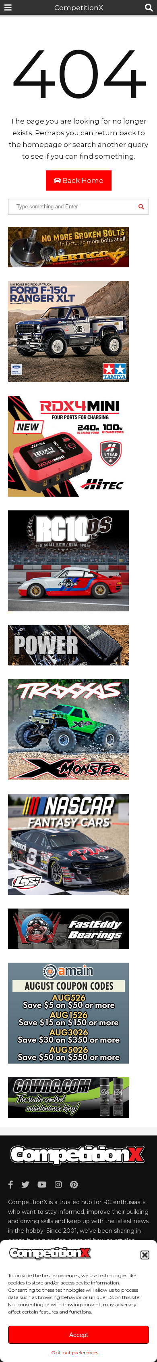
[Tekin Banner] (68, 663)
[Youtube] (42, 1185)
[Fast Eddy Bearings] (68, 946)
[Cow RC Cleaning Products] (68, 1115)
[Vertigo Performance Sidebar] (68, 265)
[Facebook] (10, 1185)
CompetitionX (78, 8)
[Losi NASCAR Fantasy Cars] (68, 892)
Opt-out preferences (74, 1352)
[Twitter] (25, 1185)
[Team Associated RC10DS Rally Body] (68, 609)
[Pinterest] (74, 1185)
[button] (145, 1255)
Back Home (82, 180)
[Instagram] (58, 1185)
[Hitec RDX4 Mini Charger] (68, 494)
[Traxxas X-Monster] (68, 778)
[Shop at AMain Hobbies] (68, 1061)
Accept (78, 1334)
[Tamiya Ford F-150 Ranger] (68, 380)
